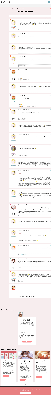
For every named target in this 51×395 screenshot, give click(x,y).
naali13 (13, 75)
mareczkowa (13, 26)
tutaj (20, 338)
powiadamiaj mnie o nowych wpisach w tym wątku (27, 296)
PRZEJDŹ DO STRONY (25, 393)
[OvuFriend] (5, 2)
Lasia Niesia (13, 251)
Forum (10, 8)
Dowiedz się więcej (27, 390)
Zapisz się (26, 341)
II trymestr (13, 8)
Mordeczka (13, 152)
